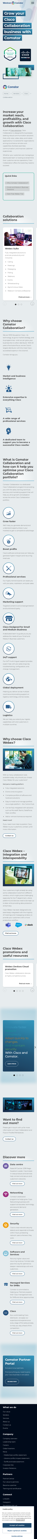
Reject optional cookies (17, 1531)
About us (6, 1422)
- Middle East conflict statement (15, 1455)
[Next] (34, 1047)
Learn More (11, 1064)
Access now (12, 1381)
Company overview (10, 1438)
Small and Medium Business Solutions (17, 188)
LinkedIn (6, 1499)
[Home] (13, 3)
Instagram (6, 1502)
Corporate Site (8, 1465)
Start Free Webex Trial (15, 194)
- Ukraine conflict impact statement (16, 1458)
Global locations (9, 1448)
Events (5, 1428)
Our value (6, 1412)
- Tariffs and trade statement (13, 1462)
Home (6, 93)
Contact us (9, 836)
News (5, 1452)
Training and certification (12, 1489)
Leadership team (9, 1442)
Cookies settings (17, 1536)
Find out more (10, 933)
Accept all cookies (17, 1525)
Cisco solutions (15, 130)
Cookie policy (20, 1520)
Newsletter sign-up (10, 1505)
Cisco (26, 93)
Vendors (16, 93)
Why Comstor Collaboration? (17, 183)
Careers (6, 1445)
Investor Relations (9, 1468)
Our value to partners (11, 1482)
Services (6, 1418)
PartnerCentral (8, 1479)
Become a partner (9, 1485)
